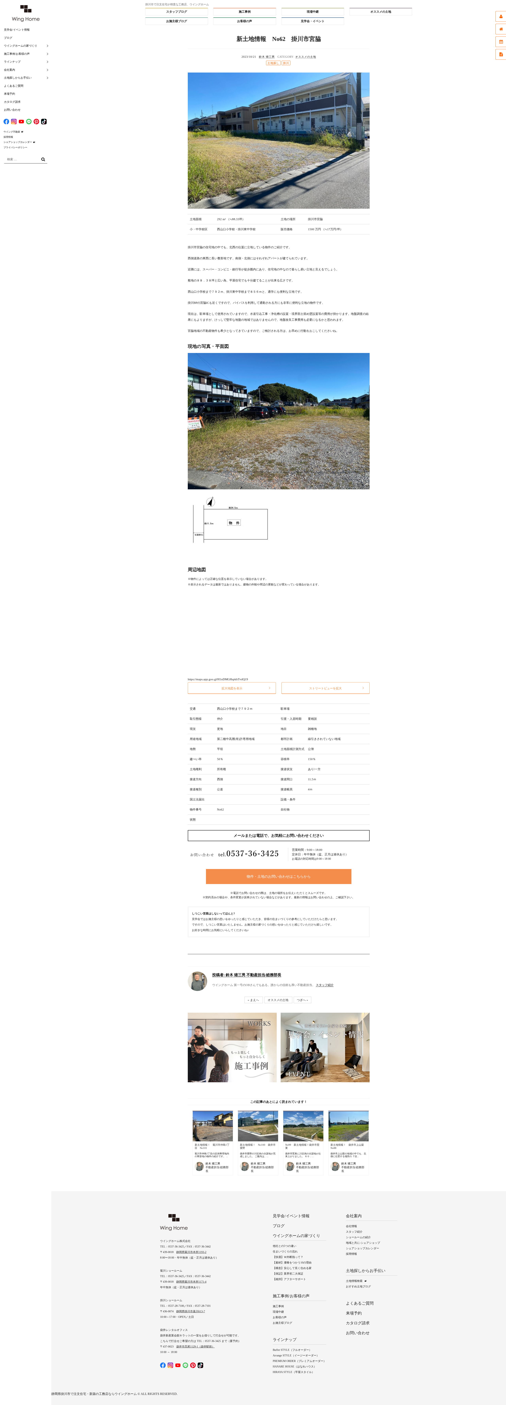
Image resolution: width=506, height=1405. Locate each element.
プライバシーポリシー (15, 147)
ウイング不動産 (12, 131)
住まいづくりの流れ (285, 1251)
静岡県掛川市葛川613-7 (190, 1311)
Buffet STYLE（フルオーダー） (292, 1349)
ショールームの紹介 (358, 1237)
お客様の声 (244, 21)
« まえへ (253, 999)
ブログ (8, 37)
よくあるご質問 (13, 85)
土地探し (273, 63)
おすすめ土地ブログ (358, 1286)
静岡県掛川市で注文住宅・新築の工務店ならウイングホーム (94, 1394)
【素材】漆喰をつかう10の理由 (292, 1262)
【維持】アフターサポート (289, 1279)
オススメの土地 (380, 11)
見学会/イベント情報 (17, 29)
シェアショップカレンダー (18, 142)
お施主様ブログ (176, 21)
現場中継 (313, 11)
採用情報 (8, 137)
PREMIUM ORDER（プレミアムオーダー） (299, 1361)
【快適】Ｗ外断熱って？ (288, 1257)
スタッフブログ (176, 11)
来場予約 (9, 93)
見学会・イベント (313, 21)
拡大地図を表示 (232, 688)
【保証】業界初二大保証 (288, 1273)
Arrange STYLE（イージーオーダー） (296, 1355)
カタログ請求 (12, 101)
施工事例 (245, 11)
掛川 (286, 63)
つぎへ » (302, 999)
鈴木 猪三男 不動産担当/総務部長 (246, 975)
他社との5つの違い (284, 1246)
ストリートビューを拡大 (325, 688)
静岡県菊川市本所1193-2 (191, 1252)
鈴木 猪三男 (267, 56)
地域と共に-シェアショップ (363, 1242)
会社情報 (351, 1226)
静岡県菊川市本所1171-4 (191, 1281)
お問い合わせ (12, 109)
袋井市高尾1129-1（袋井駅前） (195, 1346)
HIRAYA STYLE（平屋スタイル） (293, 1372)
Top (495, 1394)
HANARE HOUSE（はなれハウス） (294, 1366)
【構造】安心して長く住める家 (292, 1268)
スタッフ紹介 (325, 985)
